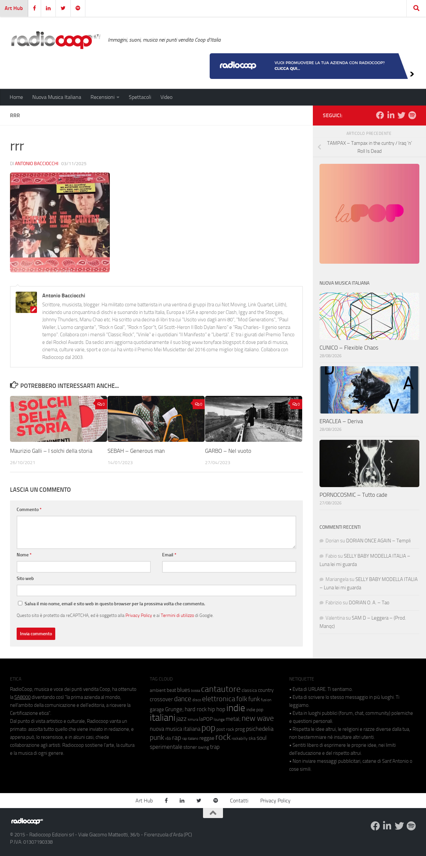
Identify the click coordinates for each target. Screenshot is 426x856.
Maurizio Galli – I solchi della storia (51, 451)
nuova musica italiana (175, 728)
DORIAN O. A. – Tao (369, 603)
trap (215, 746)
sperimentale (166, 746)
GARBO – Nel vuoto (228, 451)
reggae (206, 738)
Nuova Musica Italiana (56, 97)
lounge (219, 719)
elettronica (218, 698)
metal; (233, 719)
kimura (193, 719)
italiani (162, 717)
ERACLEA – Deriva (341, 421)
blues (183, 690)
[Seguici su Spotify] (412, 115)
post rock (225, 729)
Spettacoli (140, 97)
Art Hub (14, 8)
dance (182, 699)
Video (166, 97)
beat (171, 690)
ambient (158, 690)
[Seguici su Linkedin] (391, 115)
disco (196, 700)
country (266, 690)
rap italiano (190, 738)
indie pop (254, 710)
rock (223, 737)
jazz (181, 718)
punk (157, 737)
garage (157, 710)
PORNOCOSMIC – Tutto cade (353, 494)
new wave (258, 718)
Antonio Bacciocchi (36, 163)
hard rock (196, 709)
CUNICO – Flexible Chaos (349, 347)
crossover (161, 699)
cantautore (221, 689)
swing (203, 747)
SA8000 (22, 697)
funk (254, 699)
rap (176, 737)
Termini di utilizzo (177, 615)
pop (208, 727)
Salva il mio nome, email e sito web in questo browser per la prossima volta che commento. (115, 604)
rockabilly (240, 738)
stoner (190, 747)
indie (235, 707)
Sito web (25, 578)
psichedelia (260, 728)
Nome (24, 555)
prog (240, 729)
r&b (168, 738)
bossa (195, 691)
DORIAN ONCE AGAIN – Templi (378, 541)
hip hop (216, 709)
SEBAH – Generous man (136, 451)
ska (252, 738)
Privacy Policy (138, 615)
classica (249, 690)
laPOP (206, 719)
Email (169, 555)
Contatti (239, 800)
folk (241, 699)
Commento (29, 509)
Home (16, 97)
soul (262, 737)
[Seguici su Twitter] (401, 115)
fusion (266, 699)
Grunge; (174, 709)
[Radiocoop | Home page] (55, 40)
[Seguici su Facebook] (380, 115)
